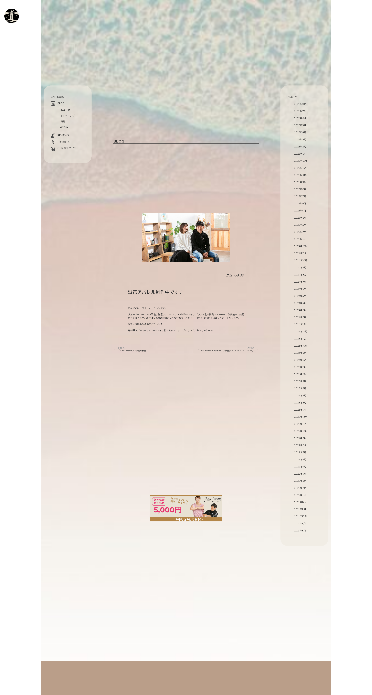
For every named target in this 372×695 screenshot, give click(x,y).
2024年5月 (300, 296)
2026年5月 (300, 125)
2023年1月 (300, 409)
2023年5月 (300, 381)
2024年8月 (300, 274)
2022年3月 (300, 480)
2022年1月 (300, 495)
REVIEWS (63, 135)
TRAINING (22, 14)
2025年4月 (300, 217)
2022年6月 (300, 459)
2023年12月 (300, 331)
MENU (19, 18)
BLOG (60, 103)
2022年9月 (300, 438)
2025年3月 (300, 224)
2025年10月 (300, 175)
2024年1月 (300, 324)
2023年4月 (300, 388)
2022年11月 (300, 424)
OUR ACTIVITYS (66, 148)
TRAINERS (63, 141)
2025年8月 (300, 189)
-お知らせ (65, 110)
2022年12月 (300, 416)
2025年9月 (300, 182)
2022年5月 (300, 466)
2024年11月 (300, 253)
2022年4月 (300, 473)
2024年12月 (300, 246)
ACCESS (16, 28)
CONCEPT (22, 11)
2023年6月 (300, 374)
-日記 (62, 121)
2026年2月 (300, 146)
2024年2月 (300, 317)
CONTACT (19, 25)
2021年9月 (300, 523)
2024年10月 (300, 260)
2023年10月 (300, 345)
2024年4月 (300, 303)
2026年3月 (300, 139)
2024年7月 (300, 281)
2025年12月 (300, 160)
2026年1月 (300, 153)
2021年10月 (300, 516)
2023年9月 (300, 352)
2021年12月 (300, 502)
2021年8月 (300, 530)
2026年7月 (300, 111)
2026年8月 (300, 104)
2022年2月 (300, 488)
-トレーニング (67, 115)
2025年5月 (300, 210)
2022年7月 (300, 452)
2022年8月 (300, 445)
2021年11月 (300, 509)
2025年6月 (300, 203)
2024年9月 (300, 267)
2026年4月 (300, 132)
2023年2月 (300, 402)
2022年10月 (300, 431)
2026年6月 (300, 118)
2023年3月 (300, 395)
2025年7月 (300, 196)
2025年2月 (300, 232)
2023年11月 (300, 338)
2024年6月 (300, 288)
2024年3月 (300, 310)
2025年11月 (300, 168)
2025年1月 (300, 239)
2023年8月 (300, 360)
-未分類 (64, 127)
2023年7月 (300, 367)
